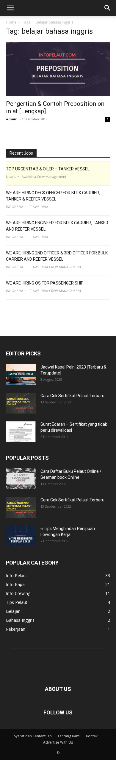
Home (11, 22)
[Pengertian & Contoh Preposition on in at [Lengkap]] (58, 69)
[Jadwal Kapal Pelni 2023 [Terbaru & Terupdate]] (21, 374)
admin (12, 119)
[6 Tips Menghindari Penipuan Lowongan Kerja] (21, 536)
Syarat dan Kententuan (33, 736)
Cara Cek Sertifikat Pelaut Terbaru (72, 395)
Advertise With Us (58, 742)
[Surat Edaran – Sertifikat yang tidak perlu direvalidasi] (21, 431)
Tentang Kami (68, 736)
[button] (10, 8)
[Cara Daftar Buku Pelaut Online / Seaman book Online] (21, 478)
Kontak (92, 736)
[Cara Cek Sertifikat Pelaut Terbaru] (21, 403)
